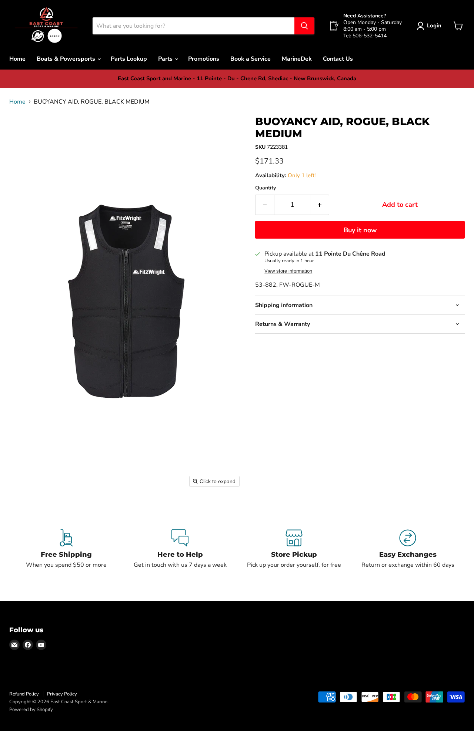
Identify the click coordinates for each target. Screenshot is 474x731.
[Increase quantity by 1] (319, 205)
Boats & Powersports (67, 59)
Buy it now (360, 230)
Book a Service (250, 59)
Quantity (265, 188)
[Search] (304, 25)
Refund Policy (24, 694)
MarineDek (297, 59)
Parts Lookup (129, 59)
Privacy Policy (62, 694)
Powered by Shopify (31, 709)
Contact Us (338, 59)
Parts (166, 59)
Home (17, 59)
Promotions (203, 59)
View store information (288, 271)
